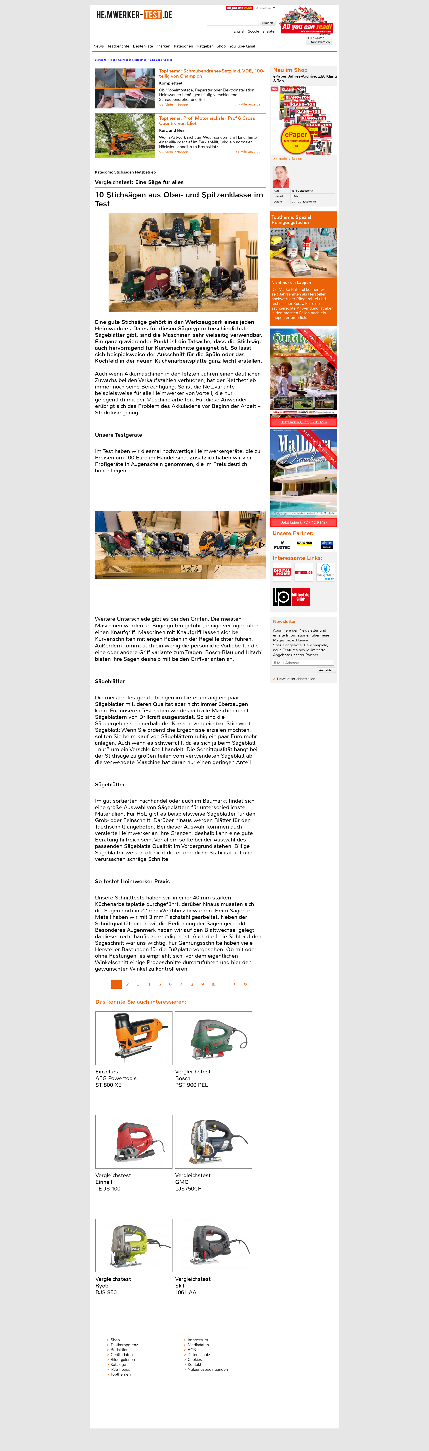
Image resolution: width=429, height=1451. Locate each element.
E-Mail (295, 196)
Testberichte (118, 46)
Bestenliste (143, 46)
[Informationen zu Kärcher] (304, 544)
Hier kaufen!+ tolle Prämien (319, 40)
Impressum (198, 1340)
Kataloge (118, 1364)
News (98, 46)
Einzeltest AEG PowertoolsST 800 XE (116, 1078)
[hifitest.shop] (300, 610)
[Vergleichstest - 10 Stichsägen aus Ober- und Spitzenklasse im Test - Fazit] (245, 984)
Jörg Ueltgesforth (302, 190)
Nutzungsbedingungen (208, 1369)
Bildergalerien (123, 1359)
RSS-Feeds (120, 1369)
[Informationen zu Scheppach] (326, 544)
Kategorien (183, 46)
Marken (163, 46)
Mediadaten (198, 1345)
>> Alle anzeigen (249, 104)
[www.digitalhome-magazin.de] (282, 585)
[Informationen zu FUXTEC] (282, 544)
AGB (192, 1349)
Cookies (195, 1359)
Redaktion (119, 1349)
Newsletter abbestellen (296, 678)
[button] (262, 544)
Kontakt (194, 1364)
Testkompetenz (124, 1345)
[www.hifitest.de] (303, 585)
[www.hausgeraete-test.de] (325, 585)
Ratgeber (205, 46)
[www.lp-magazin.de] (282, 610)
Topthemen (121, 1374)
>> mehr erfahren (287, 158)
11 (224, 984)
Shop (221, 46)
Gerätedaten (122, 1354)
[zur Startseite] (134, 14)
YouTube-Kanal (242, 46)
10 (213, 984)
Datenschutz (199, 1354)
